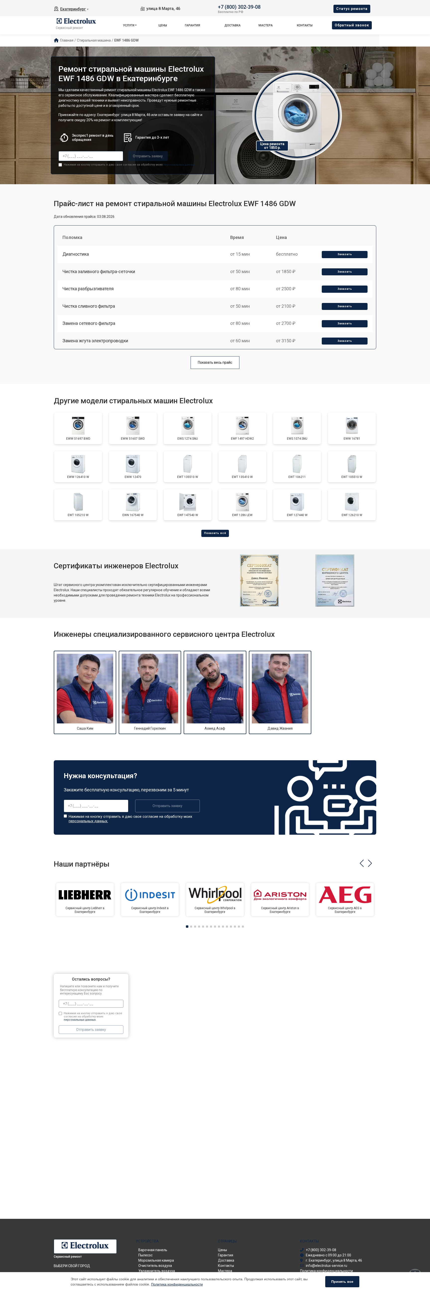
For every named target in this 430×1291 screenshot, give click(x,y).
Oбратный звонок (352, 25)
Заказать (344, 254)
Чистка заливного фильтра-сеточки (98, 271)
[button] (361, 863)
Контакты (305, 25)
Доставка (232, 25)
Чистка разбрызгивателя (88, 288)
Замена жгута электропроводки (95, 340)
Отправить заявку (148, 156)
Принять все (342, 1282)
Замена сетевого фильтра (88, 323)
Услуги (128, 25)
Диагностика (75, 254)
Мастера (266, 25)
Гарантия (192, 25)
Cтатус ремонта (352, 9)
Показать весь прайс (215, 362)
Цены (163, 25)
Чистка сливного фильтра (88, 306)
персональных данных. (179, 164)
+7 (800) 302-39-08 (239, 6)
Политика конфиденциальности (177, 1284)
